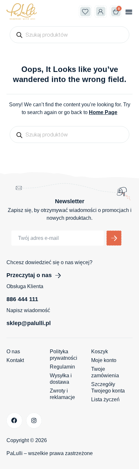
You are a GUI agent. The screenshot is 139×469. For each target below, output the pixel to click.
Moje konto (103, 360)
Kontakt (15, 360)
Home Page (103, 112)
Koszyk (99, 351)
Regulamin (62, 366)
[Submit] (114, 238)
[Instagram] (34, 420)
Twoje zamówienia (105, 372)
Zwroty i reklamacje (62, 394)
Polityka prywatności (63, 355)
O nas (13, 351)
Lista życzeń (105, 399)
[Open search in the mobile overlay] (69, 34)
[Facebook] (14, 420)
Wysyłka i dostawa (61, 379)
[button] (128, 11)
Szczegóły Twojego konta (108, 387)
